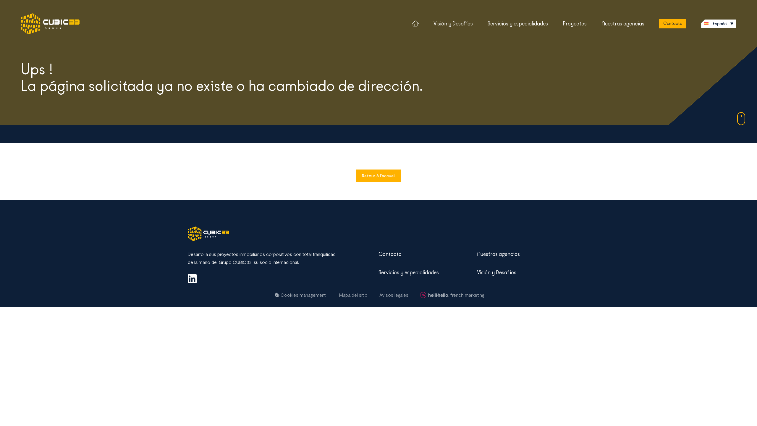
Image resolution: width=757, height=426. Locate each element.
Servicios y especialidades (518, 24)
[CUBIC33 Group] (50, 23)
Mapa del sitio (353, 295)
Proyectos (575, 24)
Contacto (672, 23)
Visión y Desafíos (453, 24)
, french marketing (456, 295)
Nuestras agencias (622, 24)
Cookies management (302, 295)
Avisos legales (393, 295)
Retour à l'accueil (378, 175)
